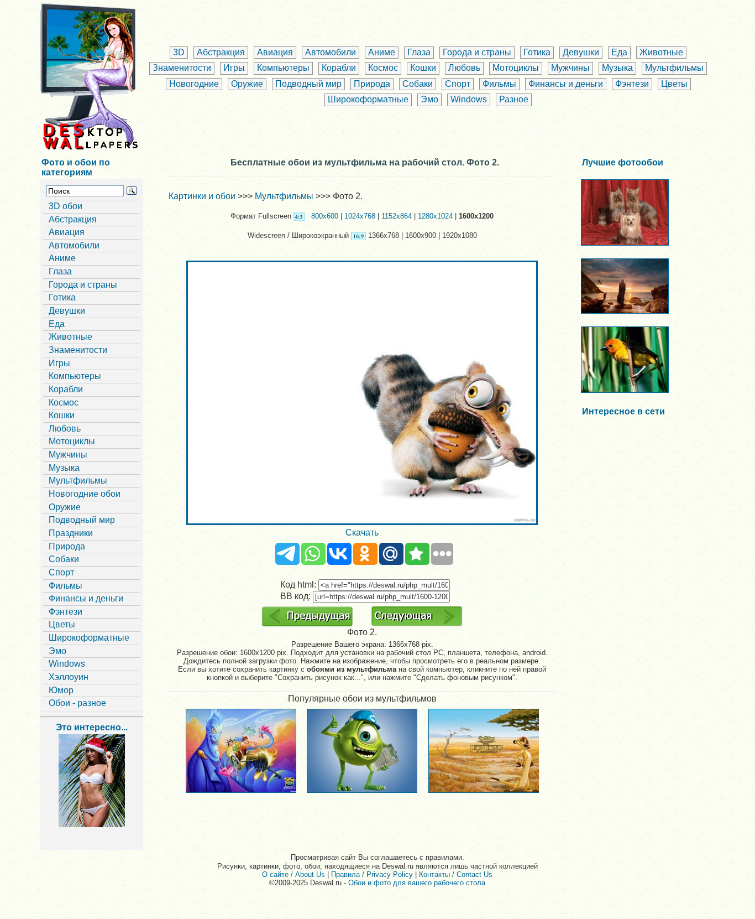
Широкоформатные (368, 99)
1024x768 (359, 216)
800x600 (324, 216)
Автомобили (330, 52)
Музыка (617, 67)
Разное (513, 99)
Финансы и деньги (565, 84)
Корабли (339, 67)
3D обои (65, 206)
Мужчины (570, 67)
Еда (619, 52)
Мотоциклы (515, 67)
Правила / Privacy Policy (372, 874)
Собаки (417, 84)
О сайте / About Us (293, 874)
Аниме (381, 52)
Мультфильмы (674, 67)
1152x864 (396, 216)
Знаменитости (182, 67)
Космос (383, 67)
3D (179, 52)
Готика (536, 52)
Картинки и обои (202, 196)
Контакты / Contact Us (455, 874)
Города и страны (477, 52)
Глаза (419, 52)
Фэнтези (632, 84)
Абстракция (221, 52)
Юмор (61, 690)
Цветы (674, 84)
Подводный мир (308, 84)
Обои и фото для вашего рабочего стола (416, 883)
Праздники (71, 533)
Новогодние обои (84, 494)
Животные (661, 52)
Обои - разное (77, 703)
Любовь (464, 67)
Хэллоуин (68, 677)
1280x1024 (435, 216)
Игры (234, 67)
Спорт (457, 84)
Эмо (429, 99)
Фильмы (499, 84)
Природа (372, 84)
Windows (468, 99)
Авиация (275, 52)
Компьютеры (283, 67)
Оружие (247, 84)
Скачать (362, 532)
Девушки (581, 52)
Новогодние (194, 84)
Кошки (423, 67)
